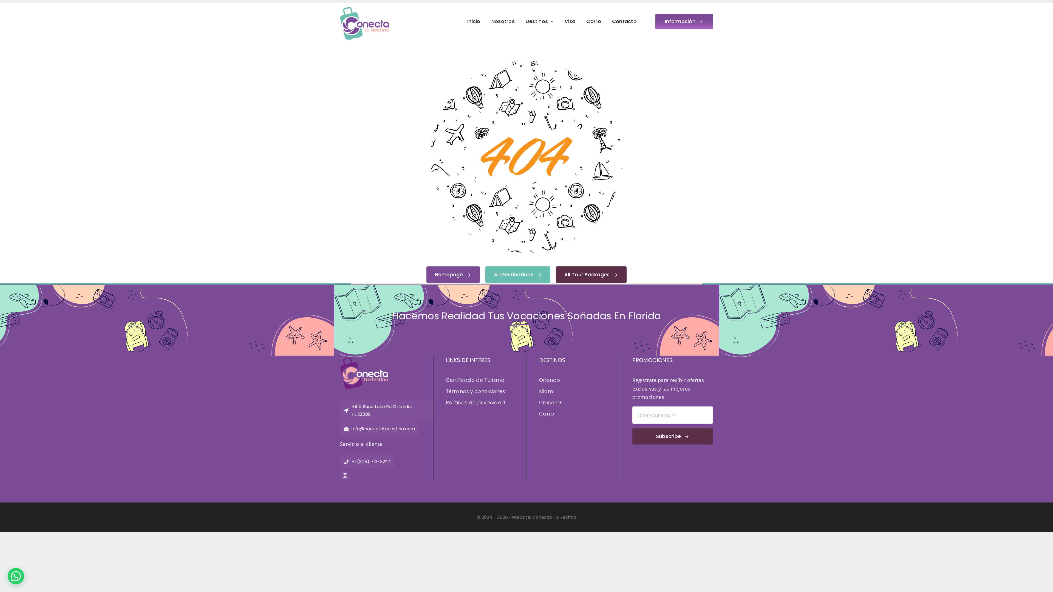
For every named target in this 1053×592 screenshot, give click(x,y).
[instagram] (345, 475)
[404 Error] (526, 63)
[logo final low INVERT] (364, 359)
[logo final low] (364, 9)
